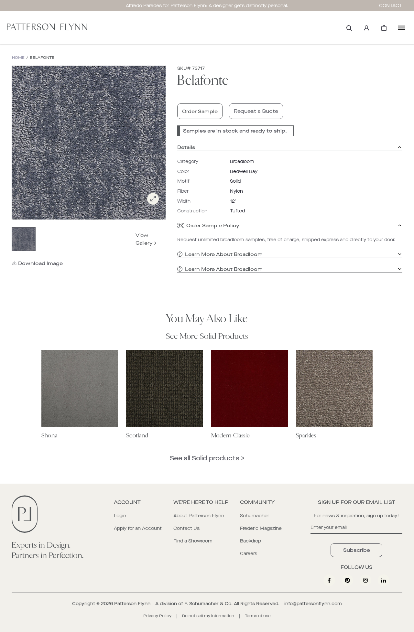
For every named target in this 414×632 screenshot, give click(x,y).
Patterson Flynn (132, 604)
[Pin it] (347, 580)
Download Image (40, 263)
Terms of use (258, 615)
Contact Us (186, 528)
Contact (390, 6)
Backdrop (250, 541)
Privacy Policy (157, 615)
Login (120, 516)
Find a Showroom (192, 541)
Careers (248, 554)
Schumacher (254, 516)
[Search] (349, 27)
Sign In (366, 27)
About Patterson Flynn (198, 516)
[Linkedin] (383, 580)
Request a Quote (256, 111)
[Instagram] (365, 580)
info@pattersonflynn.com (313, 604)
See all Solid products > (207, 458)
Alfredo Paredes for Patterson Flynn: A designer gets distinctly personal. (207, 6)
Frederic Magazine (261, 528)
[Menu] (401, 27)
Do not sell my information (208, 615)
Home (18, 57)
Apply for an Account (138, 528)
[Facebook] (329, 580)
